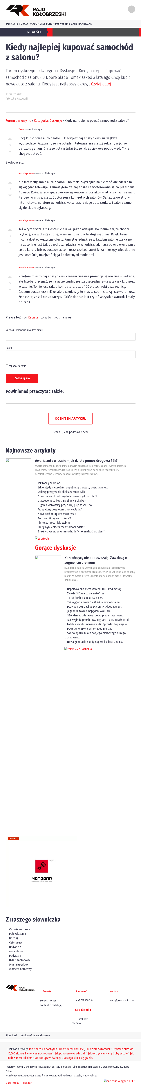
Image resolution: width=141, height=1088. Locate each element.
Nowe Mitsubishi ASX (71, 1049)
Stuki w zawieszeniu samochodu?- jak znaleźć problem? (71, 531)
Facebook (82, 1019)
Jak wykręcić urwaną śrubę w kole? (108, 1053)
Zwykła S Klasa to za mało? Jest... (87, 593)
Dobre (10, 138)
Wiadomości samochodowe (35, 1035)
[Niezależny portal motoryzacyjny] (36, 10)
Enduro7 (27, 1083)
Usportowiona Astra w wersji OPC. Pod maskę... (95, 589)
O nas (53, 1000)
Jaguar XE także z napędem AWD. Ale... (89, 611)
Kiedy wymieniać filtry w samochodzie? (61, 527)
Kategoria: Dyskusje (48, 120)
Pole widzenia (17, 933)
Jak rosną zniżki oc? (49, 483)
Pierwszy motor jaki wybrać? (55, 522)
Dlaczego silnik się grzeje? (77, 1058)
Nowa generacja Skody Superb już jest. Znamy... (95, 642)
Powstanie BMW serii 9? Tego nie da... (89, 628)
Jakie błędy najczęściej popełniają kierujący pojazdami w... (73, 487)
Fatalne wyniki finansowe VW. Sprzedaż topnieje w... (98, 624)
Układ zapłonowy (19, 960)
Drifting (13, 938)
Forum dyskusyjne (58, 23)
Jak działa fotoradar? (98, 1049)
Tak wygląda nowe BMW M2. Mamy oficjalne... (94, 602)
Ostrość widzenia (19, 929)
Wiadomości (37, 23)
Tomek (22, 129)
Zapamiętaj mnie (17, 366)
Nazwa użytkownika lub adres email (24, 330)
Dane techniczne (81, 23)
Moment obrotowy (20, 969)
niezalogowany (26, 173)
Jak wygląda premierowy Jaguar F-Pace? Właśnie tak (98, 620)
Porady (23, 23)
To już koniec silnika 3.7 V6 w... (85, 598)
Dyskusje (12, 23)
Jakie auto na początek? (43, 1049)
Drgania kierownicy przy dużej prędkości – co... (65, 505)
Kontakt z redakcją (51, 1005)
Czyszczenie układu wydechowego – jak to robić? (67, 496)
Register (34, 317)
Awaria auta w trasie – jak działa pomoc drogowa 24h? (76, 460)
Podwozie (14, 955)
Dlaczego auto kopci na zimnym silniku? (62, 500)
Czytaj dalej (101, 84)
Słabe (10, 152)
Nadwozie (14, 947)
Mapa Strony (12, 1083)
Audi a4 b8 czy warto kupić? (54, 518)
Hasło (9, 347)
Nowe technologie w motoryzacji (57, 514)
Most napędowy (18, 964)
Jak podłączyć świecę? (47, 1058)
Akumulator (15, 951)
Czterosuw (15, 942)
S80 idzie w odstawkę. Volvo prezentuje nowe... (95, 615)
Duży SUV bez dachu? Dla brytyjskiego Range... (94, 606)
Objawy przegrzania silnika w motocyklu (62, 492)
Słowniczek (11, 1035)
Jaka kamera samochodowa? (36, 1053)
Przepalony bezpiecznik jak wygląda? (60, 509)
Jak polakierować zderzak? (71, 1053)
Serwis (44, 1000)
